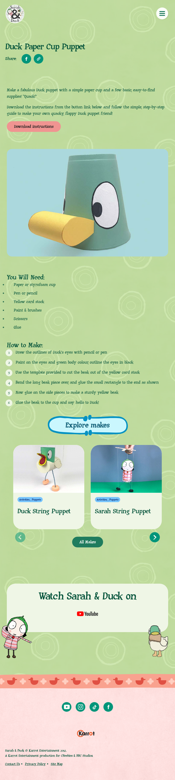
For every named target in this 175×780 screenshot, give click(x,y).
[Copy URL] (38, 59)
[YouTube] (87, 613)
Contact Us (12, 764)
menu (162, 13)
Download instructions (34, 127)
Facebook (108, 707)
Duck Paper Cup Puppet (15, 14)
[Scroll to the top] (165, 770)
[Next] (155, 537)
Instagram (80, 707)
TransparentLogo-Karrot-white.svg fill (86, 732)
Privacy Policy (35, 764)
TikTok (94, 707)
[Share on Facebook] (26, 59)
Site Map (57, 764)
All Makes (87, 542)
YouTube (66, 707)
